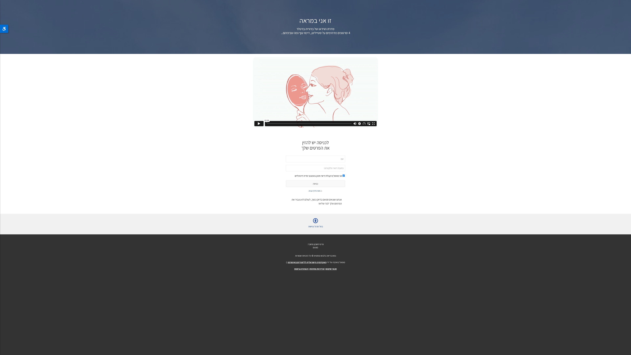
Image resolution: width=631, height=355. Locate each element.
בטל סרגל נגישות (315, 226)
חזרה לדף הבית (314, 191)
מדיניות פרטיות (317, 268)
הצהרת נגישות (301, 268)
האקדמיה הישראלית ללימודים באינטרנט (307, 262)
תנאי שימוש (331, 268)
